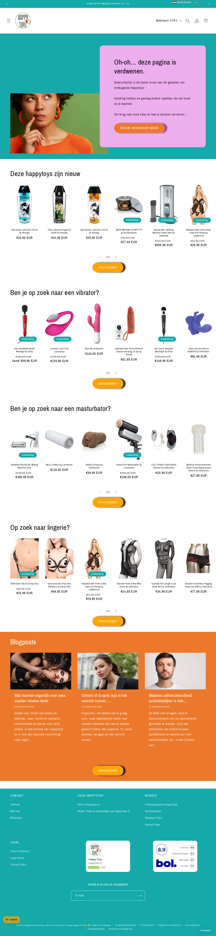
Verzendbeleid (192, 925)
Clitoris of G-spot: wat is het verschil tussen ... (104, 698)
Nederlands (183, 2)
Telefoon (15, 804)
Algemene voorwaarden (169, 925)
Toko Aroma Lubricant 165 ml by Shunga (94, 231)
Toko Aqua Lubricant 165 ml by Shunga (24, 231)
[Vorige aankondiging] (6, 4)
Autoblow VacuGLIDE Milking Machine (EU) (24, 466)
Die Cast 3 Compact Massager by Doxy (163, 350)
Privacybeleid (147, 925)
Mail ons (15, 811)
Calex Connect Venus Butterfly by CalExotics (198, 350)
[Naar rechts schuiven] (116, 257)
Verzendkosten (153, 811)
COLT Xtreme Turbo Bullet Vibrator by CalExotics (163, 466)
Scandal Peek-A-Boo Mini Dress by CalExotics (129, 585)
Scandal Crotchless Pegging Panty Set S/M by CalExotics (198, 585)
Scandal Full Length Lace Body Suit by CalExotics (163, 585)
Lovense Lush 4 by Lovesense (59, 350)
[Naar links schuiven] (99, 257)
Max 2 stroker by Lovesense (59, 464)
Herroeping (205, 930)
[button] (8, 20)
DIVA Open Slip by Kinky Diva (24, 583)
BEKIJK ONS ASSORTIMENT (139, 128)
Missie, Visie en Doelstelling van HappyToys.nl (103, 811)
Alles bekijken (108, 267)
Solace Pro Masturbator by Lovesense (129, 466)
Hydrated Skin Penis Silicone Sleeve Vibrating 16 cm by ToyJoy (129, 351)
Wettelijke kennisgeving (121, 929)
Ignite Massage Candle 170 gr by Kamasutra (129, 231)
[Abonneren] (140, 896)
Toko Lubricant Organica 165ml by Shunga (59, 231)
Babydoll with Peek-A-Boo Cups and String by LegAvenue (198, 232)
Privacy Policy (18, 864)
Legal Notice (17, 858)
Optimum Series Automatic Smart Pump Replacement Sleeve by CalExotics (198, 467)
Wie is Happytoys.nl (88, 804)
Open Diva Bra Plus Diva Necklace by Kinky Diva (59, 585)
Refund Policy (152, 824)
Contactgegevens (96, 929)
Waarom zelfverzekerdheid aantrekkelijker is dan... (170, 698)
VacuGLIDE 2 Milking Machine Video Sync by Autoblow (164, 232)
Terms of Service (19, 851)
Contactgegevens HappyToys (161, 804)
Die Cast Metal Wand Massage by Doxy (24, 350)
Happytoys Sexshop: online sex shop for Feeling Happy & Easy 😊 (58, 925)
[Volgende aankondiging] (209, 4)
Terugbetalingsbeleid (125, 925)
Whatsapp (16, 818)
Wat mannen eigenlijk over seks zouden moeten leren (40, 698)
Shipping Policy (153, 818)
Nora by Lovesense (94, 348)
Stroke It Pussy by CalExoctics (94, 466)
